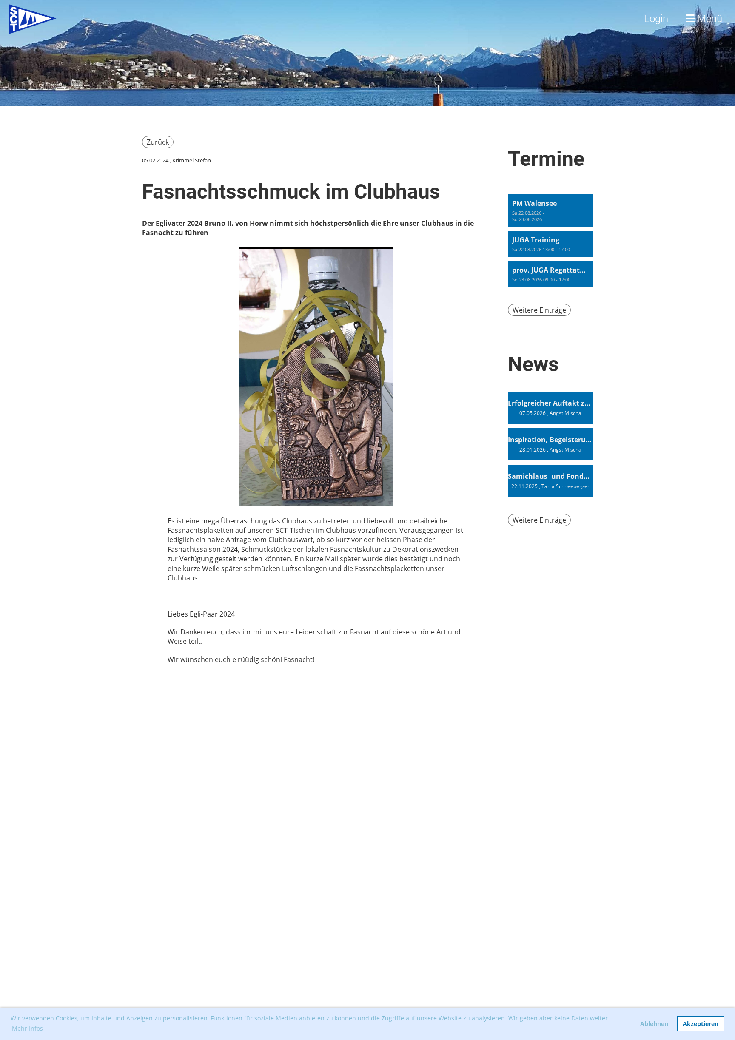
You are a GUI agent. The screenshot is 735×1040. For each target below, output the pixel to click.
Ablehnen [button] (654, 1024)
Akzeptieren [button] (700, 1024)
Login (656, 19)
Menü (708, 19)
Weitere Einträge (539, 310)
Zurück (158, 142)
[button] (550, 210)
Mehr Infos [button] (27, 1028)
